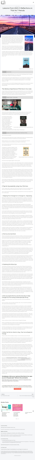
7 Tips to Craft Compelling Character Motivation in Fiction (26, 395)
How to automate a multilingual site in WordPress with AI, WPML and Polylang (12, 433)
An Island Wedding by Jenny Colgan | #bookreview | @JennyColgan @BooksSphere (17, 414)
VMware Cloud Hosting (4, 431)
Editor (15, 12)
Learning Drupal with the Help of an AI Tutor (8, 440)
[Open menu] (33, 2)
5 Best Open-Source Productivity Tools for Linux (8, 427)
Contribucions (3, 447)
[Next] (33, 411)
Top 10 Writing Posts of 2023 (5, 395)
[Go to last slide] (1, 411)
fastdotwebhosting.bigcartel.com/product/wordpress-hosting (10, 444)
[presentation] (6, 407)
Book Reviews (17, 6)
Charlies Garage (4, 425)
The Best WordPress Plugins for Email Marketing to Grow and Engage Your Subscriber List (14, 449)
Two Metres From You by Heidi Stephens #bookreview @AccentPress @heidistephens (6, 414)
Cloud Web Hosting (4, 438)
